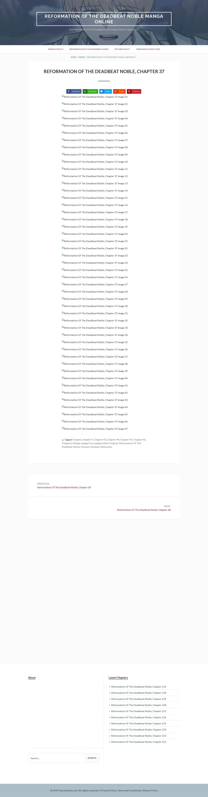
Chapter (77, 439)
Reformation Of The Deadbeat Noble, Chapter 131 (138, 686)
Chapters (67, 443)
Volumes (95, 446)
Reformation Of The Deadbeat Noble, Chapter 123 (138, 735)
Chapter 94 (113, 439)
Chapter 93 (100, 439)
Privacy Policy (55, 49)
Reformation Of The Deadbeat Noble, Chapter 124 (138, 729)
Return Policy (122, 49)
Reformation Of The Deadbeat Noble (89, 49)
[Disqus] (104, 560)
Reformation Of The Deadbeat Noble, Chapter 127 (138, 711)
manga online (101, 443)
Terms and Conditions (148, 49)
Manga (76, 443)
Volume (85, 446)
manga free (87, 443)
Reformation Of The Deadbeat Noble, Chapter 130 (138, 692)
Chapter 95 (126, 439)
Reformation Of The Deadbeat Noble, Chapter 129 (138, 698)
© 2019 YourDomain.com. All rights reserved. (74, 790)
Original (113, 443)
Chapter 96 (139, 439)
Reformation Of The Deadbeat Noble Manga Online (104, 18)
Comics (81, 57)
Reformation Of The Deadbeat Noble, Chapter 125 (138, 723)
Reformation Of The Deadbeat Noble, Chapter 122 (138, 741)
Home (73, 57)
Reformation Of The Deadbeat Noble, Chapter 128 (138, 705)
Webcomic (106, 446)
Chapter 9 (87, 439)
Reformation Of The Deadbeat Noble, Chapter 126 (138, 717)
